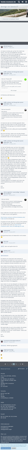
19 (20, 364)
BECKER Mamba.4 (8, 46)
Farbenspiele (7, 230)
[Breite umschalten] (26, 369)
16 (16, 364)
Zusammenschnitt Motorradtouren (12, 340)
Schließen (14, 448)
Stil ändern (22, 368)
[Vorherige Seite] (5, 364)
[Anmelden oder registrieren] (22, 1)
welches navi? (7, 250)
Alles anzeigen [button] (14, 90)
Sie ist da (6, 241)
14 (11, 364)
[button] (26, 1)
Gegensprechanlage (8, 350)
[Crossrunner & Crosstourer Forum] (8, 1)
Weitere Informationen (5, 448)
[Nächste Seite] (23, 364)
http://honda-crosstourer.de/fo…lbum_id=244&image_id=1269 (12, 225)
